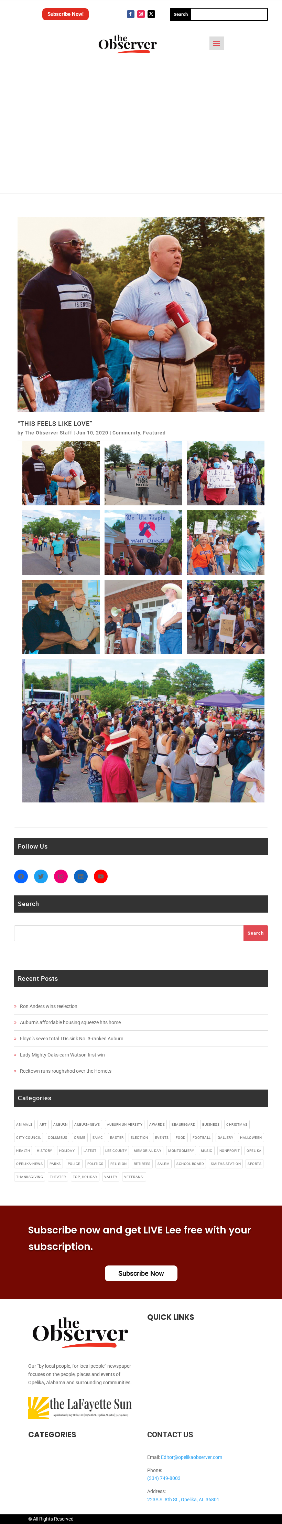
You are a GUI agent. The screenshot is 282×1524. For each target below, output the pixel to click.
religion (118, 1164)
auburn (60, 1124)
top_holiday (85, 1177)
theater (58, 1177)
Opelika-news (29, 1164)
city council (28, 1137)
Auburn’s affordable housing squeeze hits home (70, 1022)
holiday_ (68, 1151)
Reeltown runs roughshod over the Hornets (65, 1071)
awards (157, 1124)
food (181, 1137)
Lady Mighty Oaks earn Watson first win (62, 1055)
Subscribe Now (141, 1273)
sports (254, 1164)
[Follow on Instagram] (141, 14)
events (162, 1137)
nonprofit (229, 1151)
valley (110, 1177)
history (44, 1151)
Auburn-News (87, 1124)
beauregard (183, 1124)
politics (95, 1164)
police (74, 1164)
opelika (254, 1151)
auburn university (125, 1124)
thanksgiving (29, 1177)
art (43, 1124)
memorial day (147, 1151)
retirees (142, 1164)
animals (24, 1124)
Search (256, 933)
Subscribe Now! (65, 14)
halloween (251, 1137)
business (210, 1124)
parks (55, 1164)
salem (164, 1164)
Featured (154, 432)
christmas (237, 1124)
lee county (116, 1151)
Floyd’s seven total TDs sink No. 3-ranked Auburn (71, 1038)
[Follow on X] (151, 14)
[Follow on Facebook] (130, 14)
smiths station (226, 1164)
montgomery (181, 1151)
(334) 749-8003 (164, 1478)
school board (190, 1164)
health (23, 1151)
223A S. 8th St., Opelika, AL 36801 (183, 1499)
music (207, 1151)
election (139, 1137)
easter (117, 1137)
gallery (226, 1137)
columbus (57, 1137)
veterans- (134, 1177)
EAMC (98, 1137)
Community (126, 432)
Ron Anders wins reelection (48, 1006)
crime (80, 1137)
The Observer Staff (48, 432)
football (202, 1137)
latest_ (91, 1151)
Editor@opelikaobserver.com (191, 1457)
